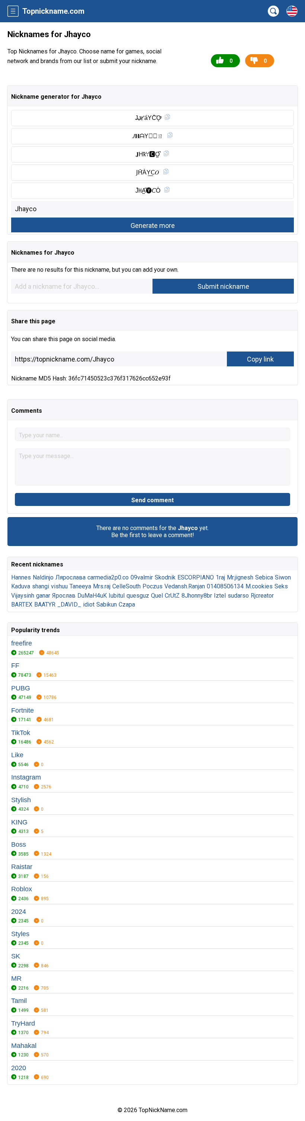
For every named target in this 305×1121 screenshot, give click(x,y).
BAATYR (44, 604)
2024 (18, 911)
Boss (18, 844)
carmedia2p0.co (108, 577)
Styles (20, 934)
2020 (18, 1068)
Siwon (283, 577)
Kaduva (20, 586)
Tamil (19, 1000)
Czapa (127, 604)
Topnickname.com (53, 11)
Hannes (21, 577)
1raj (220, 577)
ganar (43, 595)
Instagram (26, 777)
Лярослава (70, 577)
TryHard (23, 1023)
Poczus (152, 586)
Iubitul (117, 595)
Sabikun (106, 604)
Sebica (264, 577)
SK (15, 956)
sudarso (238, 595)
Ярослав (64, 595)
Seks (281, 586)
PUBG (20, 688)
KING (19, 822)
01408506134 (225, 586)
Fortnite (22, 710)
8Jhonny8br (197, 595)
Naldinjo (43, 577)
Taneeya (80, 586)
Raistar (21, 866)
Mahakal (23, 1045)
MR (16, 978)
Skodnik (165, 577)
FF (15, 665)
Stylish (21, 800)
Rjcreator (262, 595)
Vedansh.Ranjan (184, 586)
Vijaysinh (22, 595)
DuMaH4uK (92, 595)
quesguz (137, 595)
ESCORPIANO (195, 577)
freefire (21, 643)
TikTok (20, 732)
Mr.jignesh (240, 577)
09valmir (142, 577)
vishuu (59, 586)
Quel (157, 595)
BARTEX (21, 604)
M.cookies (259, 586)
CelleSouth (126, 586)
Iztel (220, 595)
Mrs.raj (101, 586)
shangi (40, 586)
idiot (88, 604)
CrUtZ (172, 595)
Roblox (21, 889)
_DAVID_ (69, 604)
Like (17, 755)
